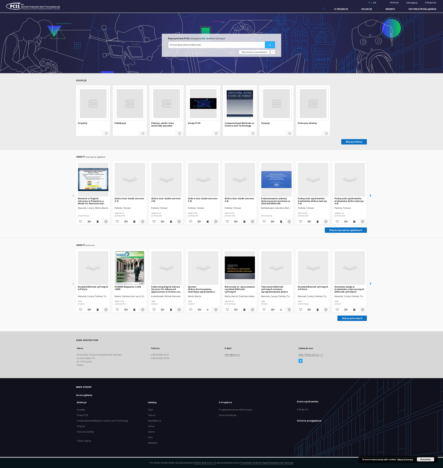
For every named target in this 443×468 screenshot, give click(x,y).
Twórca (151, 415)
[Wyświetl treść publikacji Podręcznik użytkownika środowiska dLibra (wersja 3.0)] (317, 221)
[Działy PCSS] (203, 103)
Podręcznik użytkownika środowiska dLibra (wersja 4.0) (349, 201)
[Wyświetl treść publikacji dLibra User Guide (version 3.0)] (244, 221)
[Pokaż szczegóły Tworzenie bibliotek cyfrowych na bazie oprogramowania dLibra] (288, 309)
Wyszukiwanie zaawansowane (254, 52)
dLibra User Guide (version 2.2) (129, 199)
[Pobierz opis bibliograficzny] (89, 221)
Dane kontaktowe (227, 415)
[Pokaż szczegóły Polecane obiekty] (326, 133)
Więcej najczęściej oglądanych (345, 230)
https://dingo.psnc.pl (309, 354)
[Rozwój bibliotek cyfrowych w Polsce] (93, 267)
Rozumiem (425, 459)
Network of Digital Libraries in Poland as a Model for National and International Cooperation (92, 201)
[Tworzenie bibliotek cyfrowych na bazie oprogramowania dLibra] (276, 267)
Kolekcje (366, 9)
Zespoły (265, 123)
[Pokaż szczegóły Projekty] (106, 133)
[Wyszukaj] (270, 44)
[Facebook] (300, 361)
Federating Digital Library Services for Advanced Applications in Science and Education (166, 289)
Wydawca (152, 442)
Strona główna (84, 395)
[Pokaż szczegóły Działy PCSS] (216, 133)
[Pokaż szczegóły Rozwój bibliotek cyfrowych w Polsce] (105, 309)
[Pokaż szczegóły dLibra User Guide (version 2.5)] (215, 221)
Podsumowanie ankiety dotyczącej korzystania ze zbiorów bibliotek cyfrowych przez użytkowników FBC (275, 201)
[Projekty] (93, 103)
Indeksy (390, 9)
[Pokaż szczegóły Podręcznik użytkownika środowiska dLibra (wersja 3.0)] (325, 221)
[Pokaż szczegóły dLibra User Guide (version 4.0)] (179, 221)
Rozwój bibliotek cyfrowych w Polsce (93, 288)
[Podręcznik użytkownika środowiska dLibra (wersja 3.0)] (313, 179)
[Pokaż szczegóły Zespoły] (289, 133)
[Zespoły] (276, 103)
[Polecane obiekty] (313, 103)
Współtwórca (154, 420)
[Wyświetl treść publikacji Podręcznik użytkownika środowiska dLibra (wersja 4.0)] (354, 221)
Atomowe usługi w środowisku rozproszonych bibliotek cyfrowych (349, 289)
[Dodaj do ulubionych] (80, 221)
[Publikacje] (129, 103)
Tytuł (150, 409)
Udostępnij (412, 2)
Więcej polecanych (352, 318)
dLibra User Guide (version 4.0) (166, 199)
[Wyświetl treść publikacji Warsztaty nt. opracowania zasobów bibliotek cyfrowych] (244, 309)
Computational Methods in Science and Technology (239, 124)
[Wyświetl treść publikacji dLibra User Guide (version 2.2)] (134, 221)
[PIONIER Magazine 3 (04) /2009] (130, 267)
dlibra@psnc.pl (232, 354)
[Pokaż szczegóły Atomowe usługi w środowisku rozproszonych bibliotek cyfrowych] (362, 309)
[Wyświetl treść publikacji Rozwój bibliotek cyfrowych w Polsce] (97, 309)
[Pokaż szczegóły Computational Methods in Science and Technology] (253, 133)
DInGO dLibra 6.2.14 (205, 462)
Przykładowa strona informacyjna (235, 409)
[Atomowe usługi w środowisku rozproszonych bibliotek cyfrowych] (350, 267)
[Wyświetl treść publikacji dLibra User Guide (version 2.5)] (207, 221)
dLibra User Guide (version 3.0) (239, 199)
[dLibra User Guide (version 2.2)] (130, 179)
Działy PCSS (194, 123)
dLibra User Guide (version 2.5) (202, 199)
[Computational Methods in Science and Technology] (240, 103)
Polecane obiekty (307, 123)
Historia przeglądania (422, 9)
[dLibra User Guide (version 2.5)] (203, 179)
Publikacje (120, 123)
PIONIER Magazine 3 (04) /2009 (128, 288)
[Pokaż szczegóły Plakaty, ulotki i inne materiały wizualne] (179, 133)
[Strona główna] (323, 8)
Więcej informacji (405, 459)
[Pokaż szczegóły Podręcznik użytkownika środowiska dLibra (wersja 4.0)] (362, 221)
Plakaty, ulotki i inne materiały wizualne (162, 124)
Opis (150, 437)
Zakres (151, 431)
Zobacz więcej (84, 440)
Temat (151, 426)
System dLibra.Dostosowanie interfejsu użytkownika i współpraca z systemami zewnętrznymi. (201, 289)
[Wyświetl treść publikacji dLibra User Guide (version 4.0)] (171, 221)
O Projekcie (341, 9)
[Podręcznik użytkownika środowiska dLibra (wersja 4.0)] (350, 179)
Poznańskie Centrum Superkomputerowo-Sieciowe (266, 462)
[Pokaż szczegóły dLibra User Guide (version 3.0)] (252, 221)
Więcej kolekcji (354, 141)
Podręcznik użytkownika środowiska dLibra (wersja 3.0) (312, 201)
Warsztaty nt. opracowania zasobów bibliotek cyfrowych (240, 289)
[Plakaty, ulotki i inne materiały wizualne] (166, 103)
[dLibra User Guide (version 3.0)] (240, 179)
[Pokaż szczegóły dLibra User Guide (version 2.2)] (142, 221)
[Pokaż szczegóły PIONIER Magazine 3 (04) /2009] (142, 309)
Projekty (82, 123)
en (374, 3)
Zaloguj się (430, 2)
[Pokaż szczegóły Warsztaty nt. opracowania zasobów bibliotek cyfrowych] (252, 309)
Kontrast (394, 2)
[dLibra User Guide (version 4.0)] (166, 179)
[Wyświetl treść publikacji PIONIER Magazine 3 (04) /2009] (134, 309)
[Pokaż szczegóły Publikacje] (143, 133)
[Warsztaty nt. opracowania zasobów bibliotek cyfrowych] (240, 267)
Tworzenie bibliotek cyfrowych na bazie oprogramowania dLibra (274, 289)
